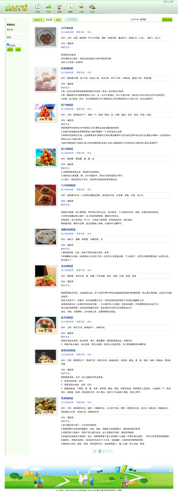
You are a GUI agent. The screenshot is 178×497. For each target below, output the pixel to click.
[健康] (70, 12)
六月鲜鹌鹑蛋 (68, 185)
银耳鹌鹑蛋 (67, 317)
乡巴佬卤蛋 (67, 28)
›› (111, 451)
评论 (89, 32)
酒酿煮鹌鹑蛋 (68, 229)
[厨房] (59, 12)
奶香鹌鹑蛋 (67, 68)
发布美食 (72, 19)
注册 (171, 2)
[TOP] (170, 472)
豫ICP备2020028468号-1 (107, 490)
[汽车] (48, 12)
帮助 (120, 490)
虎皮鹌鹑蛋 (67, 266)
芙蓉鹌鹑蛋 (67, 398)
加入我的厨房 (67, 32)
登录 (165, 2)
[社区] (92, 12)
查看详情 (80, 32)
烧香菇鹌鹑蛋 (68, 350)
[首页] (17, 13)
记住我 (12, 45)
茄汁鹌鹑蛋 (67, 104)
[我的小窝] (81, 12)
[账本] (38, 12)
